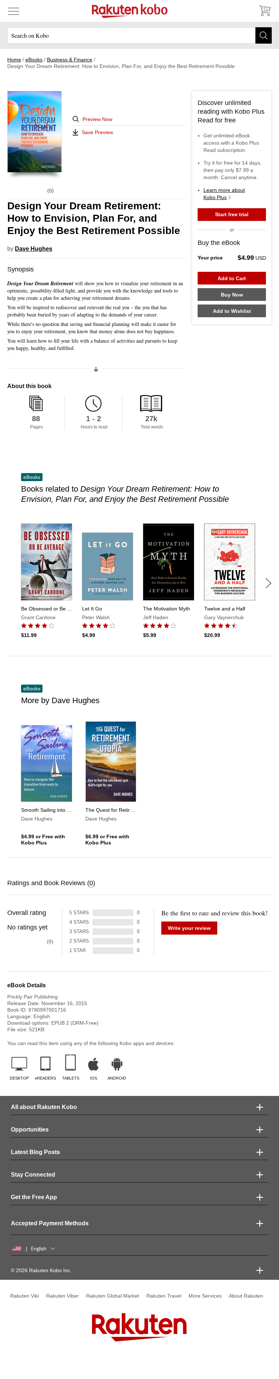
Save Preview (97, 132)
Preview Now (97, 119)
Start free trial (231, 214)
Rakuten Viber (62, 1296)
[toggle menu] (13, 11)
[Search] (263, 35)
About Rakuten (246, 1296)
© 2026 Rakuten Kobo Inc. (41, 1270)
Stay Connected (33, 1175)
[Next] (268, 583)
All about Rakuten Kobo (44, 1107)
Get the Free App (34, 1197)
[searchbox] (139, 35)
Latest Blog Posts (35, 1152)
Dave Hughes (33, 249)
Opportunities (30, 1129)
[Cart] (264, 11)
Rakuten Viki (24, 1296)
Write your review (189, 928)
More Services (205, 1296)
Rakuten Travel (163, 1296)
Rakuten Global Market (112, 1296)
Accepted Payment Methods (50, 1223)
